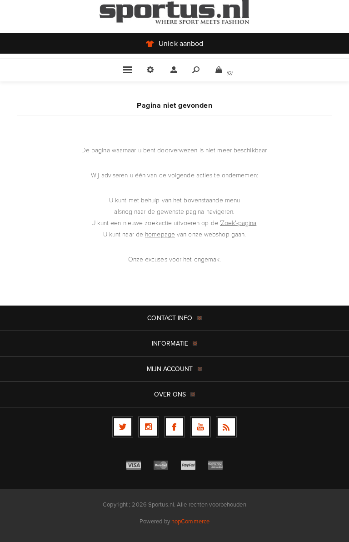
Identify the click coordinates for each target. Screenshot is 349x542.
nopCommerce (190, 521)
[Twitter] (122, 427)
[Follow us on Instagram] (148, 427)
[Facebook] (174, 427)
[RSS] (226, 427)
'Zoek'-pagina (238, 222)
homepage (160, 234)
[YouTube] (200, 427)
